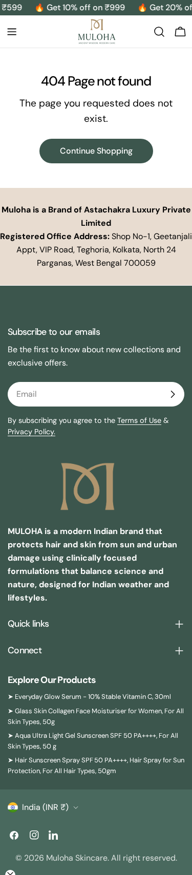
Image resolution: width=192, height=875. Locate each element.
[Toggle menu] (12, 32)
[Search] (159, 32)
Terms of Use (139, 420)
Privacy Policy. (31, 431)
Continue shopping (96, 150)
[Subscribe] (172, 394)
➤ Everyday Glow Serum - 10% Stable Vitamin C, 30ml (89, 696)
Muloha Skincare (77, 857)
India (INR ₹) (45, 807)
